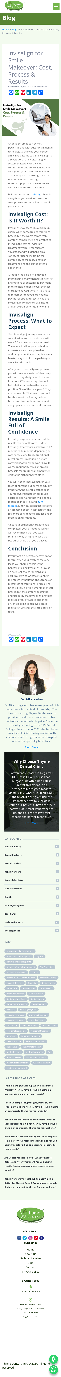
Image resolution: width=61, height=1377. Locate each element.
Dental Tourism (31, 863)
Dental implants (36, 993)
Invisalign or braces (15, 1015)
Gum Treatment (31, 888)
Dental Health (46, 988)
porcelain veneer (29, 1025)
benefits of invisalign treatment (21, 967)
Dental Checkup (31, 846)
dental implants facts (16, 999)
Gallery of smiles (30, 1258)
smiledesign (12, 1046)
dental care (12, 988)
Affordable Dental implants (19, 956)
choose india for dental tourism (21, 977)
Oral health (12, 1025)
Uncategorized (31, 930)
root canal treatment (40, 1031)
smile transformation (35, 1041)
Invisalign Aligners (31, 905)
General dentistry (31, 880)
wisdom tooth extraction (17, 1062)
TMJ (49, 1052)
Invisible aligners (37, 1020)
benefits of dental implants (19, 961)
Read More (31, 747)
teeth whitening (14, 1052)
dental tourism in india (17, 1004)
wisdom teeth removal (36, 1057)
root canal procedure (16, 1031)
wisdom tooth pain (41, 1062)
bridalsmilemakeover (16, 972)
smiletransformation (32, 1046)
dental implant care (15, 993)
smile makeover (14, 1041)
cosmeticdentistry (15, 983)
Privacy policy (30, 1271)
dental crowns (28, 988)
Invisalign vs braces (15, 1020)
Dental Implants (31, 855)
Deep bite (32, 983)
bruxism (34, 972)
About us (30, 1254)
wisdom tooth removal (17, 1068)
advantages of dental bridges (20, 951)
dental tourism (37, 999)
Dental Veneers (31, 871)
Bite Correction (46, 967)
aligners (39, 956)
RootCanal (11, 1036)
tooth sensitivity (14, 1057)
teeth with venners (34, 1052)
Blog (14, 29)
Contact (30, 1267)
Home (5, 29)
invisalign (11, 1009)
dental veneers (39, 1004)
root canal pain (49, 1025)
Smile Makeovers (31, 922)
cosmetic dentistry (48, 977)
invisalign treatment (38, 1015)
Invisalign (36, 194)
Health (31, 897)
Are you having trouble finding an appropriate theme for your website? (28, 1089)
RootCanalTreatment (30, 1036)
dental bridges (48, 983)
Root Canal (31, 913)
